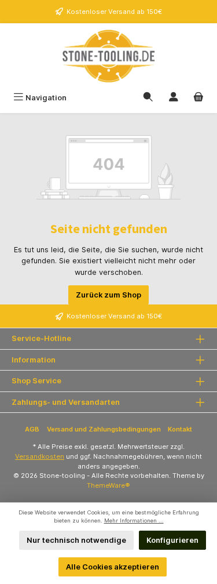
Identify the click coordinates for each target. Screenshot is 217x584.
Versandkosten (39, 456)
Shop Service (36, 380)
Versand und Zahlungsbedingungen (104, 429)
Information (34, 360)
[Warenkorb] (198, 97)
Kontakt (180, 429)
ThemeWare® (108, 485)
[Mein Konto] (173, 97)
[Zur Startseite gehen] (108, 56)
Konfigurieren (172, 540)
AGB (32, 429)
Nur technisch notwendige (76, 540)
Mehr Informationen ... (134, 520)
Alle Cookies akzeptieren (112, 567)
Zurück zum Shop (108, 295)
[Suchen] (148, 97)
